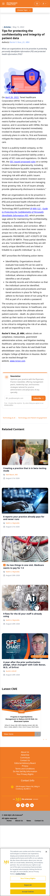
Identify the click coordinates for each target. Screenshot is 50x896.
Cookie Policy (20, 874)
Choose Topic (22, 10)
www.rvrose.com (17, 360)
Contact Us (25, 760)
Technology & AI (9, 418)
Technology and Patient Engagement (32, 418)
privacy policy (8, 405)
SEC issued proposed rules (22, 161)
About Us (25, 752)
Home (9, 821)
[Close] (46, 851)
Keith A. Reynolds (13, 523)
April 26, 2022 (12, 97)
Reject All (28, 885)
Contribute (25, 757)
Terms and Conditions (25, 768)
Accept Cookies (28, 892)
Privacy (25, 766)
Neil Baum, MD (12, 474)
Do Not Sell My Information (25, 771)
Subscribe (37, 398)
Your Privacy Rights (25, 774)
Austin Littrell (11, 671)
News (29, 821)
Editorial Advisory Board (25, 763)
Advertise (25, 755)
